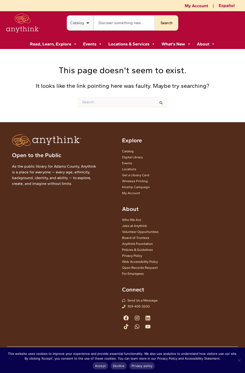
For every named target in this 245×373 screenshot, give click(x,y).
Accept (100, 366)
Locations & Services (129, 44)
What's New (173, 44)
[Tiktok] (126, 326)
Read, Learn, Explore (50, 44)
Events (89, 44)
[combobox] (124, 23)
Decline (118, 366)
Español (227, 5)
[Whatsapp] (137, 326)
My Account (196, 5)
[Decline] (239, 360)
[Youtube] (148, 326)
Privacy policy (142, 366)
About (203, 44)
